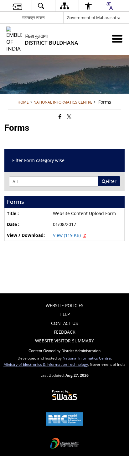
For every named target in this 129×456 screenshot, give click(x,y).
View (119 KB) (67, 235)
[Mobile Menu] (117, 38)
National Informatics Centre (87, 357)
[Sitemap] (64, 6)
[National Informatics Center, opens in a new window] (64, 419)
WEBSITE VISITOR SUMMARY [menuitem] (64, 341)
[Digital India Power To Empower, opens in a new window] (64, 444)
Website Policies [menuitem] (65, 305)
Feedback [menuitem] (64, 332)
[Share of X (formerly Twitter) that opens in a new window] (69, 116)
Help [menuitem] (64, 314)
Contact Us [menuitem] (64, 323)
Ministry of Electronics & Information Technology (45, 364)
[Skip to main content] (17, 6)
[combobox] (109, 6)
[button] (41, 6)
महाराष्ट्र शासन (33, 17)
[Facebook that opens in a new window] (60, 116)
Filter (111, 181)
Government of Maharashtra (93, 17)
